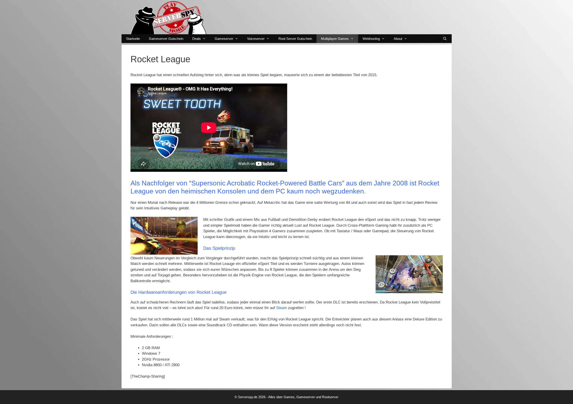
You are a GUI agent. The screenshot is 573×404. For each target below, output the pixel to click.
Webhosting (371, 39)
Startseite (133, 39)
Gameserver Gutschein (166, 39)
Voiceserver (256, 39)
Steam (282, 308)
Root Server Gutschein (295, 39)
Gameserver (224, 39)
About (398, 39)
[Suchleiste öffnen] (444, 38)
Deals (196, 39)
